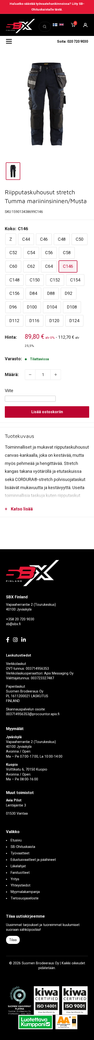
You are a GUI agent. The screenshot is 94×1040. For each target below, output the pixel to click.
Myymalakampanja (25, 892)
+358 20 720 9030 (20, 619)
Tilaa (13, 940)
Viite (9, 390)
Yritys (15, 879)
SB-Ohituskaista (23, 847)
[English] (61, 24)
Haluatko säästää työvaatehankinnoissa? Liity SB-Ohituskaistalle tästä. (47, 6)
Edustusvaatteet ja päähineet (33, 860)
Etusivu (16, 840)
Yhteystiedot (20, 885)
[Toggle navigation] (9, 41)
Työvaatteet (20, 853)
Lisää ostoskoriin (47, 412)
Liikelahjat (18, 866)
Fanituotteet (20, 873)
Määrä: (12, 374)
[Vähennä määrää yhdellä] (30, 375)
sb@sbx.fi (13, 624)
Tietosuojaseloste (25, 898)
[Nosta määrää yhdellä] (56, 375)
